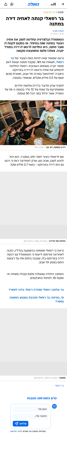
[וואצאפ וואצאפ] (11, 4)
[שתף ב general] (5, 4)
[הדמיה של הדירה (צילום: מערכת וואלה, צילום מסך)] (33, 208)
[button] (53, 4)
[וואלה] (33, 4)
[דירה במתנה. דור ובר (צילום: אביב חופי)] (33, 125)
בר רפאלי (59, 386)
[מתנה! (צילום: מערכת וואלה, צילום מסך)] (33, 344)
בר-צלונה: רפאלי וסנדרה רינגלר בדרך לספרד (36, 289)
